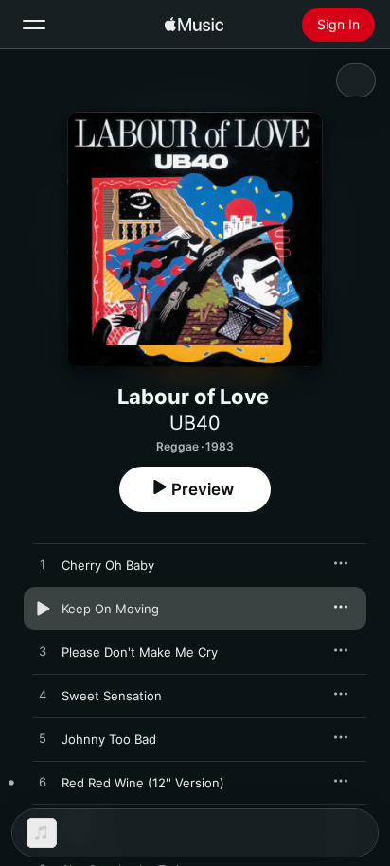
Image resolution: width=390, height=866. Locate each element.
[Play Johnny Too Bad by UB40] (43, 739)
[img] (194, 24)
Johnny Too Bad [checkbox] (109, 739)
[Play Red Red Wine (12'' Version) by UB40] (43, 782)
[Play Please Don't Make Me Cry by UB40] (43, 652)
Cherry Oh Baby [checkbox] (108, 565)
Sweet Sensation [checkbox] (112, 695)
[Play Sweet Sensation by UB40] (43, 695)
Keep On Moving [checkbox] (110, 608)
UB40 (195, 423)
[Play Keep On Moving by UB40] (43, 608)
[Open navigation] (34, 24)
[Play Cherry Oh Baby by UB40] (43, 565)
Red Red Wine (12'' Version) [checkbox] (143, 782)
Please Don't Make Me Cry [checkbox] (140, 652)
